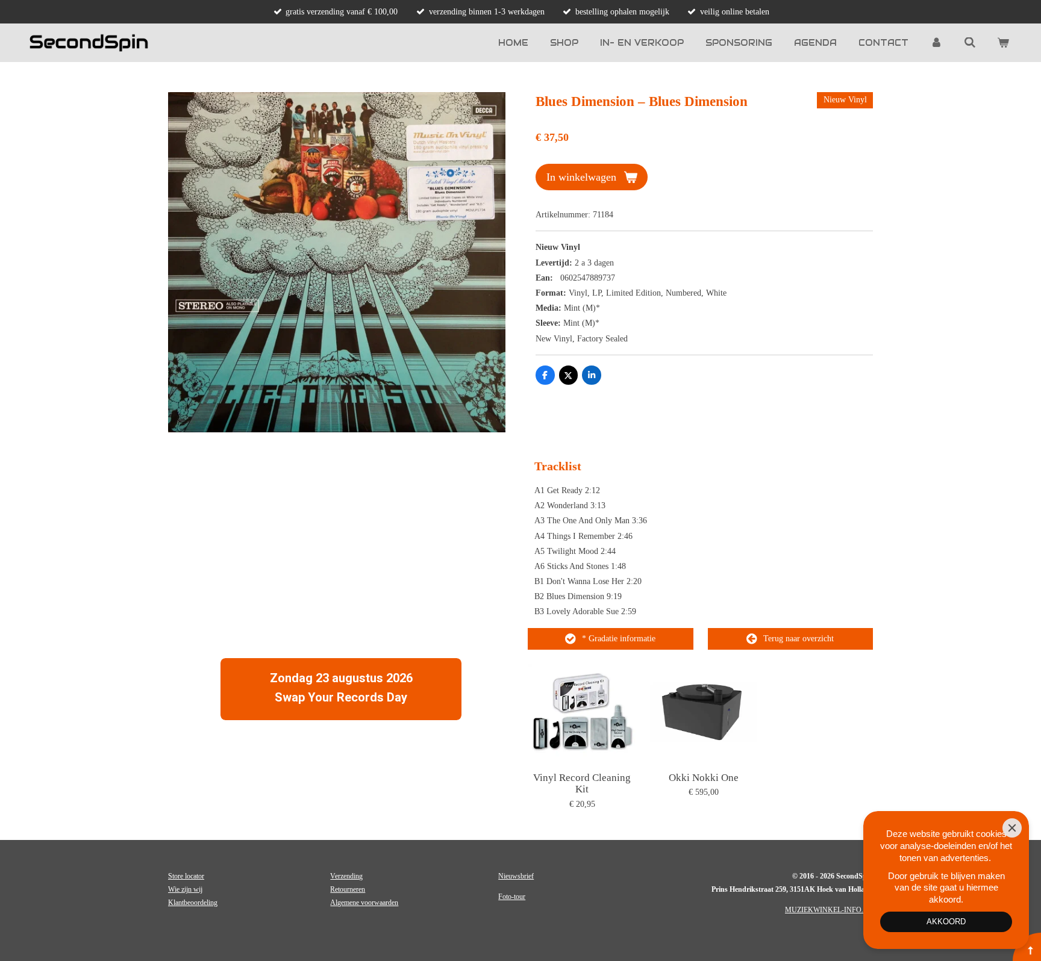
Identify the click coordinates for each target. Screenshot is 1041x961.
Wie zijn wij (185, 889)
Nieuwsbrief (516, 876)
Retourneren (347, 889)
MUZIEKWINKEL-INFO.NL (829, 910)
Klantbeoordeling (192, 902)
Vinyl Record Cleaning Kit (582, 783)
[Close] (1012, 828)
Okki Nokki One (704, 777)
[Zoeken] (970, 43)
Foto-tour (511, 896)
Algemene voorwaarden (364, 902)
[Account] (936, 43)
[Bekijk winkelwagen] (1003, 43)
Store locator (186, 876)
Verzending (346, 876)
